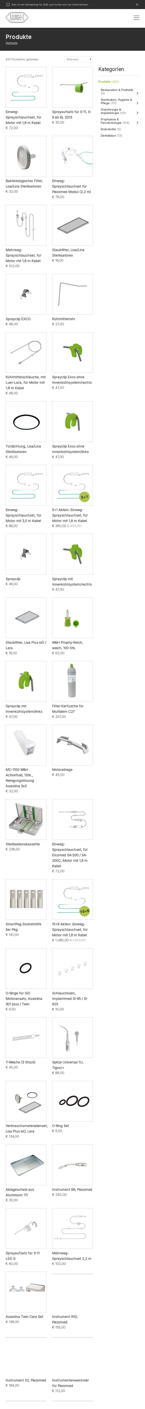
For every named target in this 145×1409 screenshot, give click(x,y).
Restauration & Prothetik (117, 91)
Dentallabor (111, 135)
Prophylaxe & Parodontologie (115, 121)
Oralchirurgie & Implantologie (113, 111)
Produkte (109, 81)
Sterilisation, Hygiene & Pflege (116, 101)
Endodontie (111, 129)
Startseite (12, 43)
